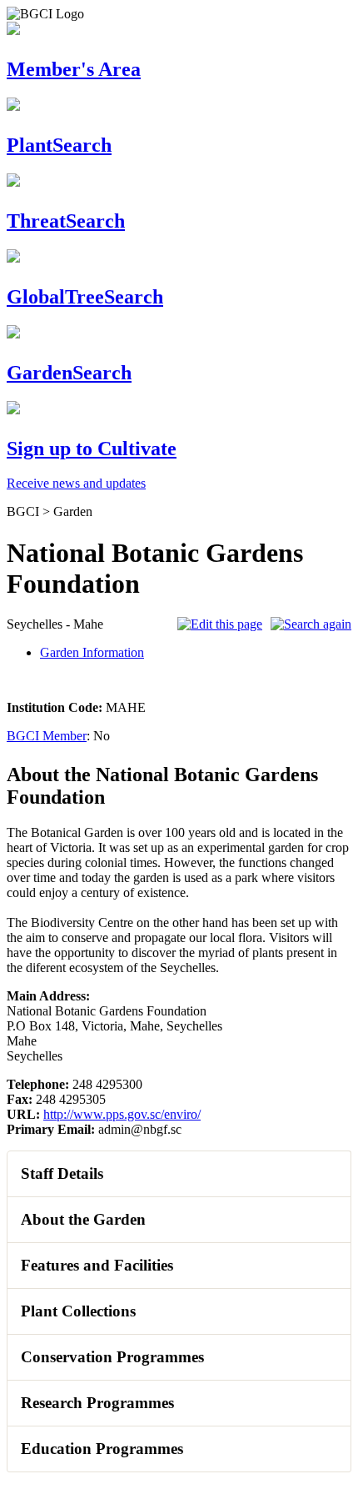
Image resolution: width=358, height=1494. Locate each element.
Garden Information (92, 652)
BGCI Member (47, 736)
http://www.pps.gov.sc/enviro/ (122, 1114)
